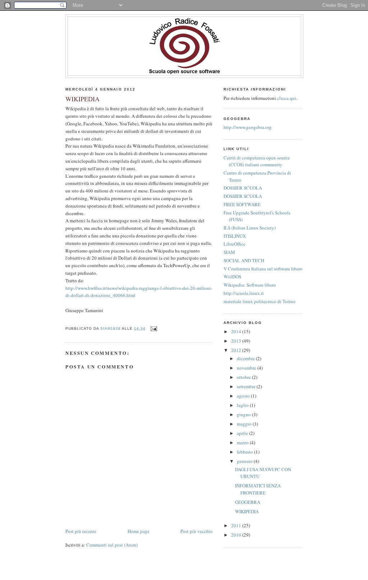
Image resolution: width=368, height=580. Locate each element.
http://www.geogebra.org (248, 127)
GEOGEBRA (247, 502)
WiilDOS (232, 276)
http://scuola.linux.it (244, 293)
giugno (244, 414)
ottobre (244, 377)
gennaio (245, 461)
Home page (139, 531)
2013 (236, 341)
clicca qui (286, 98)
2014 (236, 331)
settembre (247, 386)
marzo (243, 442)
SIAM (229, 252)
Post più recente (80, 531)
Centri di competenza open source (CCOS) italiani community (257, 161)
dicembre (246, 358)
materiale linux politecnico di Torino (259, 301)
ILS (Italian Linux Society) (250, 227)
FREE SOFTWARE (242, 204)
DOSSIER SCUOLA (243, 188)
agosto (244, 396)
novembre (247, 368)
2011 (236, 525)
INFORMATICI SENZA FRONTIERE (258, 489)
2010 (236, 535)
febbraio (245, 452)
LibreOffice (234, 244)
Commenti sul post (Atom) (112, 545)
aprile (243, 433)
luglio (243, 405)
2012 (236, 350)
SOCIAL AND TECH (244, 260)
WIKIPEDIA (247, 511)
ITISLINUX (235, 236)
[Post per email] (153, 328)
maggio (245, 424)
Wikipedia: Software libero (250, 285)
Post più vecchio (196, 531)
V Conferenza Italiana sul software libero (263, 268)
